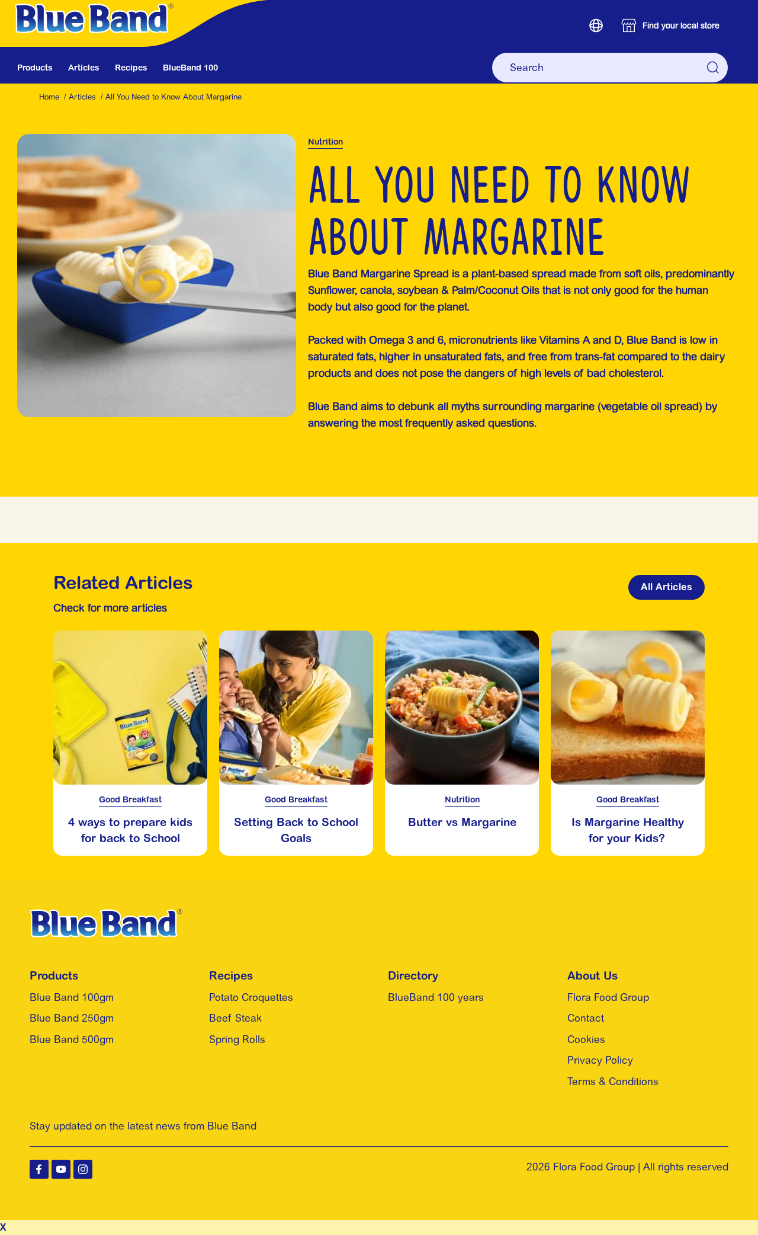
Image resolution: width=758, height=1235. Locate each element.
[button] (596, 25)
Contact (585, 1018)
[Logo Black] (140, 6)
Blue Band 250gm (72, 1018)
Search (713, 67)
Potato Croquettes (251, 997)
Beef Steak (235, 1018)
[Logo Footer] (106, 916)
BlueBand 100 (190, 67)
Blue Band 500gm (72, 1039)
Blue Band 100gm (72, 997)
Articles (83, 67)
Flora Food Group (608, 997)
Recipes (131, 67)
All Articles (666, 586)
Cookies (586, 1039)
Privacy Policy (600, 1060)
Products (35, 67)
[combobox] (610, 67)
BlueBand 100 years (436, 997)
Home (49, 96)
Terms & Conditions (613, 1081)
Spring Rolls (237, 1039)
